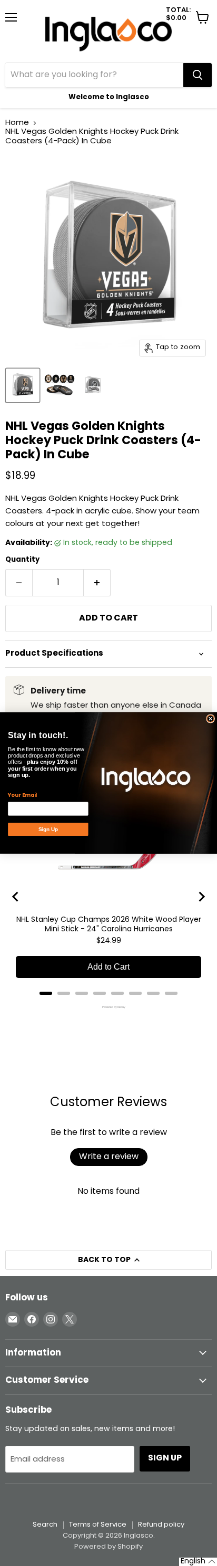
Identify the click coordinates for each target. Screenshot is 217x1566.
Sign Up (48, 829)
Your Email (22, 795)
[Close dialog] (210, 718)
